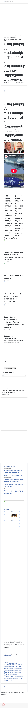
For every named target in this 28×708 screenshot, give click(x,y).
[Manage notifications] (3, 704)
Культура (9, 672)
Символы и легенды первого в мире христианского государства (13, 297)
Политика (12, 40)
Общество (9, 676)
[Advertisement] (14, 18)
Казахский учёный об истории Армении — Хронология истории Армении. (13, 256)
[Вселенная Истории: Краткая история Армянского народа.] (6, 511)
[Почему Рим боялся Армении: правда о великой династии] (14, 520)
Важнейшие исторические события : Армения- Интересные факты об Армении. (14, 322)
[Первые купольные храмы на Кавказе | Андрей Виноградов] (21, 517)
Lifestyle (5, 664)
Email (5, 361)
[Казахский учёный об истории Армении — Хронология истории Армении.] (14, 240)
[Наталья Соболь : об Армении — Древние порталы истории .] (14, 516)
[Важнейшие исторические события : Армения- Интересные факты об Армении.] (14, 305)
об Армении (11, 36)
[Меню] (2, 2)
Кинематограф (18, 670)
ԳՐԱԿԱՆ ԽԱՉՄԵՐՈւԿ (13, 679)
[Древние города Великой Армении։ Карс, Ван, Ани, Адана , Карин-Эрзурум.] (21, 520)
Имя (5, 358)
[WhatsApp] (1, 700)
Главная (6, 36)
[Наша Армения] (8, 1)
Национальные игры (14, 674)
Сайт (5, 364)
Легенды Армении (17, 672)
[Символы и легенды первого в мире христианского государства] (14, 282)
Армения (12, 664)
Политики (16, 40)
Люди (6, 674)
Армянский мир (13, 667)
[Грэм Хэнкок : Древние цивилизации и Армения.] (6, 520)
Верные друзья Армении (13, 668)
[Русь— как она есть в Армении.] (14, 263)
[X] (0, 700)
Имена (13, 670)
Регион (13, 678)
